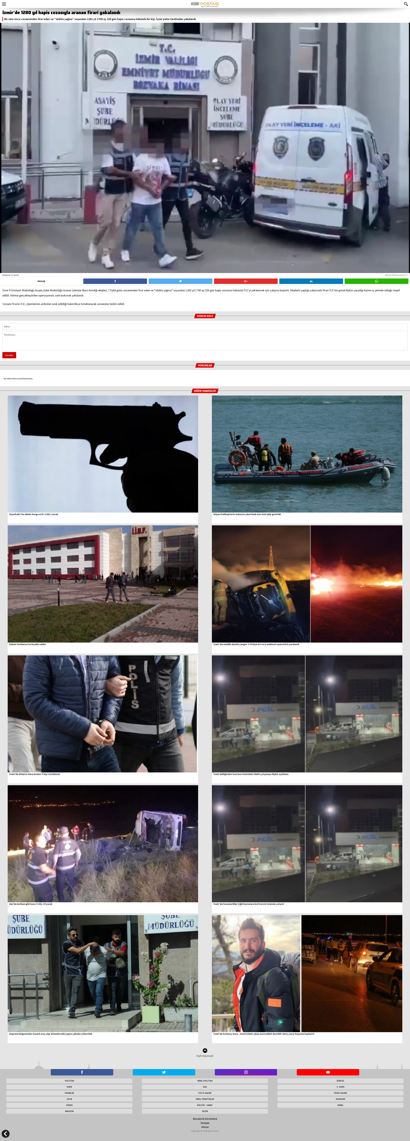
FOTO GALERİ (204, 1093)
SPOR (69, 1099)
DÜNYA (69, 1105)
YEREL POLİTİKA (205, 1080)
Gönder (9, 355)
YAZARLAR (69, 1093)
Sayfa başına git (205, 1055)
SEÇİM (205, 1111)
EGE (205, 1087)
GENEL (340, 1105)
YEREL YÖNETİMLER (205, 1099)
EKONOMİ (340, 1099)
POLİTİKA (69, 1080)
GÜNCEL (340, 1080)
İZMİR (69, 1087)
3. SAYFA (340, 1087)
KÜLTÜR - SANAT (205, 1105)
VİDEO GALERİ (340, 1093)
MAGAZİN (69, 1111)
